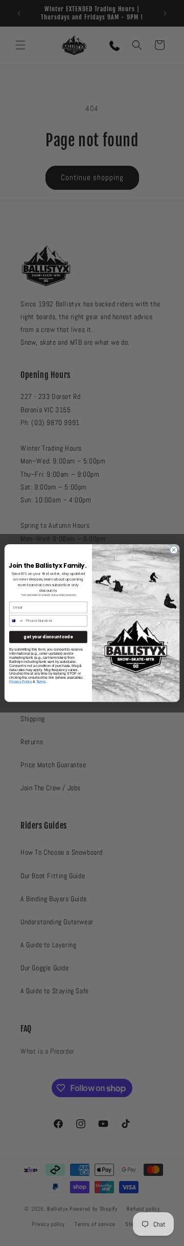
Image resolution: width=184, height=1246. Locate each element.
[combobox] (16, 620)
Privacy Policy (20, 681)
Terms (41, 681)
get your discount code (48, 636)
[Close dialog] (173, 549)
